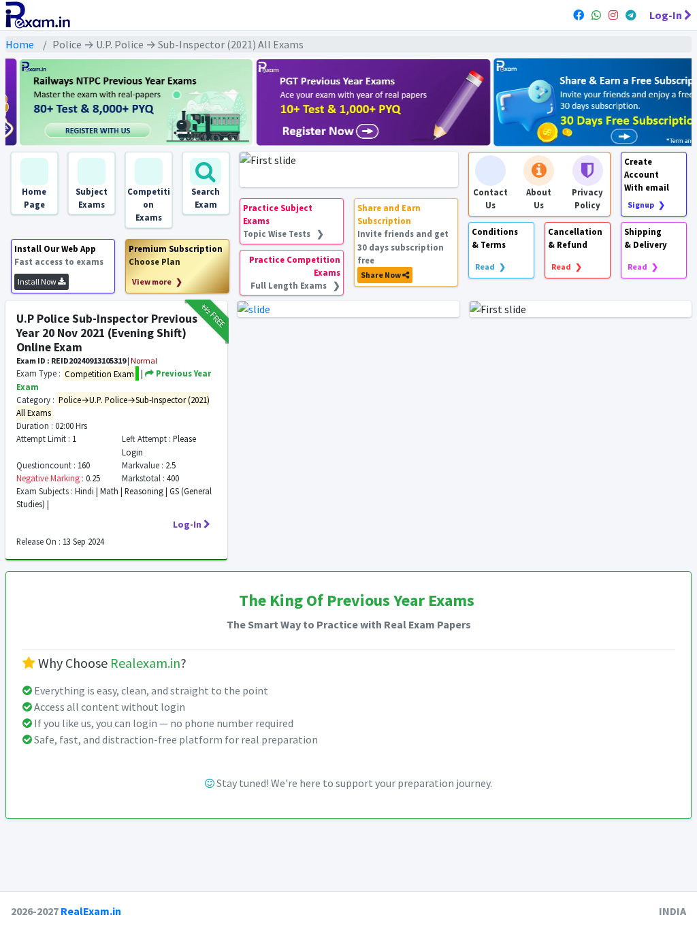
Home (19, 44)
